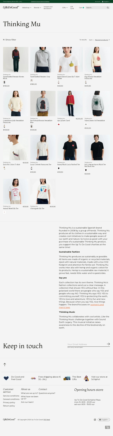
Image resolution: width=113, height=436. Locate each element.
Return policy (9, 406)
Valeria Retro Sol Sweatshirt (95, 121)
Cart (82, 8)
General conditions (11, 399)
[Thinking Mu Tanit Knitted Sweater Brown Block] (15, 59)
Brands (36, 7)
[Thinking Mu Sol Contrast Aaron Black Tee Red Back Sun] (97, 147)
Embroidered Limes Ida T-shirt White (68, 77)
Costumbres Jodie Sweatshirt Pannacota (13, 121)
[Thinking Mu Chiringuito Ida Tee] (43, 191)
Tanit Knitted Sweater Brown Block (13, 77)
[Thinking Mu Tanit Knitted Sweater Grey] (43, 59)
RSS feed (46, 420)
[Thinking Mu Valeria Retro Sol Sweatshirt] (97, 103)
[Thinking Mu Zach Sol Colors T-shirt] (15, 147)
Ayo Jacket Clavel (63, 121)
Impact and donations (48, 7)
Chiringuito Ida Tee (37, 208)
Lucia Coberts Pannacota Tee (40, 164)
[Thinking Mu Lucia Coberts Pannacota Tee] (43, 147)
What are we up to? (29, 393)
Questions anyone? (47, 393)
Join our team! (27, 402)
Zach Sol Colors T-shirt (11, 164)
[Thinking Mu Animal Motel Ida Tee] (15, 191)
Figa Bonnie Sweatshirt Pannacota (93, 77)
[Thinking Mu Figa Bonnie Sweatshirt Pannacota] (97, 59)
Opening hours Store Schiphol (40, 1)
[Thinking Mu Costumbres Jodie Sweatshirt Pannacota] (15, 103)
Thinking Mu (7, 74)
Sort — (91, 40)
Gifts (64, 7)
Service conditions (11, 396)
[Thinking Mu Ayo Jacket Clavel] (70, 103)
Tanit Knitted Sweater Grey (40, 77)
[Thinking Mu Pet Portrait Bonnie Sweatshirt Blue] (43, 103)
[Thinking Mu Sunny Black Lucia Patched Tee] (70, 147)
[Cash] (107, 428)
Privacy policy (9, 402)
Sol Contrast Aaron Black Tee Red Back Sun (95, 165)
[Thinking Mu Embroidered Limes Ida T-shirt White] (70, 59)
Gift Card (72, 7)
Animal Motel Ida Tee (10, 208)
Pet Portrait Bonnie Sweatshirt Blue (41, 121)
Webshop (25, 7)
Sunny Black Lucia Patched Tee (68, 164)
